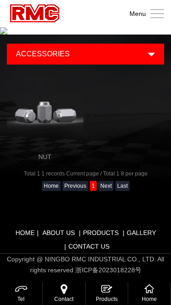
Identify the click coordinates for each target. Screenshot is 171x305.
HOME (25, 232)
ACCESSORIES (43, 54)
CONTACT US (88, 246)
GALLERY (141, 232)
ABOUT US (58, 232)
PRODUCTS (101, 232)
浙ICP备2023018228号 (108, 270)
